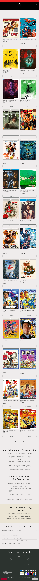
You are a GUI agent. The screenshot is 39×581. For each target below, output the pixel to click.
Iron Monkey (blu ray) (23, 280)
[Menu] (2, 4)
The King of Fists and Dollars (25, 100)
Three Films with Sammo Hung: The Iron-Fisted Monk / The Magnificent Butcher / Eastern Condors (28, 40)
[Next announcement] (37, 1)
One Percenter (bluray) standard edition (9, 190)
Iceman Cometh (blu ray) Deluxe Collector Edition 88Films (27, 250)
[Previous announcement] (2, 1)
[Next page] (26, 441)
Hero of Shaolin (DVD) (6, 70)
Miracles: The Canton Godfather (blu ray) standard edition (27, 370)
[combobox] (19, 8)
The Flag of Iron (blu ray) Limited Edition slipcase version (9, 431)
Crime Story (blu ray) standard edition (9, 310)
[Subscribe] (27, 559)
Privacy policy (29, 577)
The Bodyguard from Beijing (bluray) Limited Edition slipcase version (10, 101)
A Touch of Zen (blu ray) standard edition (9, 130)
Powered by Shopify (18, 577)
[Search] (34, 8)
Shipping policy (27, 578)
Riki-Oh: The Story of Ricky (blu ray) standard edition (27, 131)
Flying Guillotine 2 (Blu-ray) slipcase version (27, 430)
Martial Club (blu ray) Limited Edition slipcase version (10, 401)
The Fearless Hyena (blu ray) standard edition (27, 400)
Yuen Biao (19, 456)
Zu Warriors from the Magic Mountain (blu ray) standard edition (10, 280)
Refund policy (24, 577)
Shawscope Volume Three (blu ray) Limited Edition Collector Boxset (27, 191)
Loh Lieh (11, 457)
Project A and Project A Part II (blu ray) (9, 220)
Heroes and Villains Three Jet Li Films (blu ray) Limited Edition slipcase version (28, 340)
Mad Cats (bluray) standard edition (26, 220)
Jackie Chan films (15, 466)
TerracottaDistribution (11, 577)
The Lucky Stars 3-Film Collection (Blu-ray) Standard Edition (10, 340)
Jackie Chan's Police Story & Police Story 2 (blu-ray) (10, 250)
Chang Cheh (27, 456)
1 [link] (12, 441)
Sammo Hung (13, 456)
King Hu (22, 456)
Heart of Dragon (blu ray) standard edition (27, 310)
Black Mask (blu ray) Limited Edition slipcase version (27, 71)
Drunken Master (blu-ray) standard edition (10, 39)
